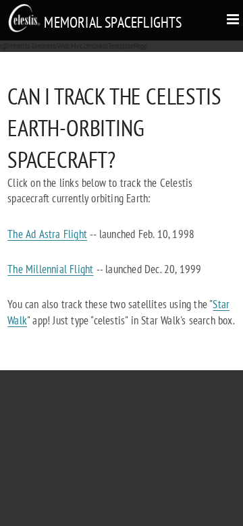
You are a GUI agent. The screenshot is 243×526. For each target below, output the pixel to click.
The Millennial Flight (50, 269)
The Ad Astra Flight (47, 234)
